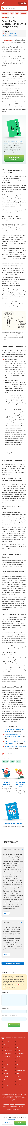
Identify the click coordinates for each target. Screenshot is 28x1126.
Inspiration (19, 1062)
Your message (5, 992)
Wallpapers (6, 1085)
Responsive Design (21, 1070)
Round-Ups (6, 1073)
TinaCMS (22, 1097)
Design (18, 1050)
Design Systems (20, 1053)
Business (6, 1044)
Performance (7, 1067)
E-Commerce (7, 1056)
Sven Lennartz (18, 1096)
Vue (18, 1082)
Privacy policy (5, 1106)
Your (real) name (5, 1008)
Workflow (7, 33)
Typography (7, 1076)
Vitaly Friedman (10, 1096)
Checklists (6, 1047)
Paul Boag (4, 17)
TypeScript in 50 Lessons (13, 823)
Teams (11, 33)
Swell (14, 1099)
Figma (18, 1056)
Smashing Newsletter (7, 783)
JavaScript (23, 13)
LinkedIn (15, 35)
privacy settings (11, 1119)
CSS (17, 13)
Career (14, 33)
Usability (19, 1079)
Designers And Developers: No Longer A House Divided (15, 742)
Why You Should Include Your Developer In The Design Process (13, 735)
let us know (20, 987)
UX (12, 13)
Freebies (6, 1059)
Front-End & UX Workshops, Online (20, 784)
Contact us (12, 1104)
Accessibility (5, 13)
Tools (18, 1076)
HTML (18, 1059)
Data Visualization (8, 1050)
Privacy (18, 1067)
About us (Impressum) (20, 1104)
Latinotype (16, 1100)
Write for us (6, 1104)
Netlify (17, 1097)
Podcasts (18, 1109)
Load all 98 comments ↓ (13, 963)
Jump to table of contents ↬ (14, 158)
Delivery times (21, 1106)
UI (4, 1079)
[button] (25, 8)
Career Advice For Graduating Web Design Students (14, 730)
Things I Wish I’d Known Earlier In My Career (15, 747)
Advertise (9, 1109)
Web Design (19, 1085)
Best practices (20, 1042)
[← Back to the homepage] (3, 3)
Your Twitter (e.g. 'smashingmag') (9, 1015)
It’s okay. (20, 1122)
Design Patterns (7, 1053)
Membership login (13, 1106)
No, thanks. (8, 1122)
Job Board (14, 1109)
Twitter (10, 35)
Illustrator (6, 1062)
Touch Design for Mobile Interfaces (13, 142)
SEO (18, 1073)
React (5, 1070)
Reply (5, 913)
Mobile (18, 1064)
